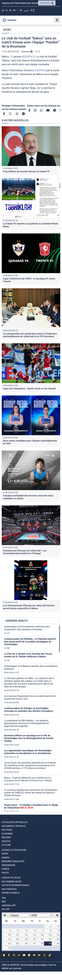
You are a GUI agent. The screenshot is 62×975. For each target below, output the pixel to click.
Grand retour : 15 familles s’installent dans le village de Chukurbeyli (31, 806)
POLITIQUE (7, 830)
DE (14, 10)
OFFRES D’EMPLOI (10, 893)
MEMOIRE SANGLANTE (13, 861)
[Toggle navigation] (56, 20)
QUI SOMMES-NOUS (11, 881)
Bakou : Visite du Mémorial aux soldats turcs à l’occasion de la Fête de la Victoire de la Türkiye (28, 779)
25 (17, 943)
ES (21, 10)
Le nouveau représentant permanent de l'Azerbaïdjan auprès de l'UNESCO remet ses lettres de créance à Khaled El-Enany (30, 793)
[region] (32, 718)
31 (9, 948)
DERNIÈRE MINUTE (17, 620)
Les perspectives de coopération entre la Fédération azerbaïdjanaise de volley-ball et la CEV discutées (30, 335)
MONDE (5, 857)
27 (34, 943)
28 (42, 943)
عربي (26, 10)
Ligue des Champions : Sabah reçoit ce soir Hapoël (29, 388)
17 (9, 939)
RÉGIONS (6, 837)
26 (26, 943)
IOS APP (6, 909)
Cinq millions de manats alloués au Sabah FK (26, 171)
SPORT (7, 29)
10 (9, 935)
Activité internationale (15, 885)
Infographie (8, 865)
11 (17, 935)
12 (26, 935)
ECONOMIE (7, 833)
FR (17, 10)
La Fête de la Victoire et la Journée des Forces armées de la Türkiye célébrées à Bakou (28, 655)
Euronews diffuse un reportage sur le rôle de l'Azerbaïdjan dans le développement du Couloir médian (28, 738)
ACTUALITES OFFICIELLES (15, 822)
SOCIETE (6, 841)
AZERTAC (28, 56)
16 (58, 935)
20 (34, 939)
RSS (4, 901)
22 (50, 939)
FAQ (4, 898)
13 (34, 935)
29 (50, 943)
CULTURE (6, 845)
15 (50, 935)
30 (58, 943)
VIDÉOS (5, 869)
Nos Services (9, 889)
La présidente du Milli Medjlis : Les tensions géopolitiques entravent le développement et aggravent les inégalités (26, 723)
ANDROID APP (9, 905)
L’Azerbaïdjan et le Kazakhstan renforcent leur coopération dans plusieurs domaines (27, 628)
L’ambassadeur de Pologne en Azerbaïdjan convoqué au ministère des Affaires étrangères (28, 709)
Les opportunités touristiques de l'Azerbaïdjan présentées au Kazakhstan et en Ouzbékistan (27, 752)
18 (17, 939)
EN (10, 10)
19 (26, 939)
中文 (32, 10)
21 (42, 939)
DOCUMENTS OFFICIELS (14, 826)
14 (42, 935)
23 (58, 939)
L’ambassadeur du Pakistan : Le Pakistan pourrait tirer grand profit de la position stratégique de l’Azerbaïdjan (30, 642)
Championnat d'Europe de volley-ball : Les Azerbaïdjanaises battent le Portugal (24, 552)
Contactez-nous (11, 877)
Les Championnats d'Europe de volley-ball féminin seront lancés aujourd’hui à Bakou (29, 607)
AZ (3, 10)
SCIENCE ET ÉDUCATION (14, 850)
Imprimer (25, 51)
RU (7, 10)
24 (9, 943)
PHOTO (5, 873)
